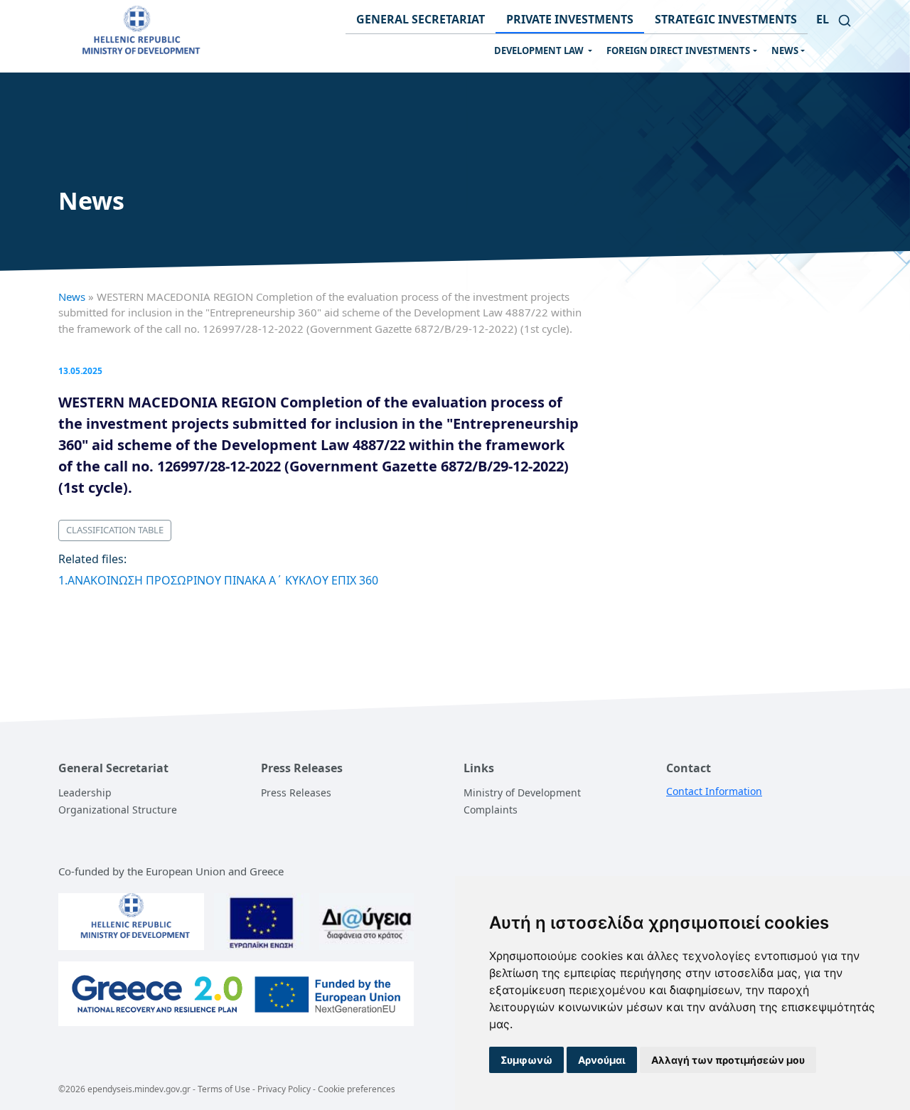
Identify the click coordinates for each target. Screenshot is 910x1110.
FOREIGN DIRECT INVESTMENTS (678, 50)
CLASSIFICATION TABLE (115, 529)
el (822, 19)
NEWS (784, 50)
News (71, 296)
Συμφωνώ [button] (526, 1060)
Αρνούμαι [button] (602, 1060)
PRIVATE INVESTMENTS (569, 19)
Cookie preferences (356, 1089)
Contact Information (714, 791)
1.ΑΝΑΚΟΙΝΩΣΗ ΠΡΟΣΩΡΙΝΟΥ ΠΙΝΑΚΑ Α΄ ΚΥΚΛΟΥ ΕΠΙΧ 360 (218, 580)
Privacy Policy (284, 1089)
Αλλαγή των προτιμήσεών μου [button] (728, 1060)
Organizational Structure (117, 809)
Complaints (491, 809)
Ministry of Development (522, 792)
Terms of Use (224, 1089)
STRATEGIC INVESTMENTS (726, 19)
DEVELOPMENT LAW (540, 50)
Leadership (85, 792)
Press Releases (296, 792)
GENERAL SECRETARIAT (420, 19)
